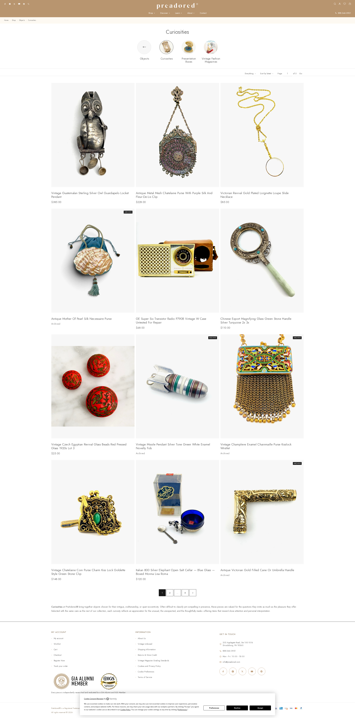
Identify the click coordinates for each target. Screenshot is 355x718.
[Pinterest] (24, 4)
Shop (151, 13)
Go (300, 73)
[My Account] (339, 4)
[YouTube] (19, 4)
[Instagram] (10, 4)
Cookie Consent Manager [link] (94, 698)
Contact (203, 13)
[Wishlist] (344, 4)
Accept (260, 708)
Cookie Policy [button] (125, 709)
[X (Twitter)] (14, 4)
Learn (177, 13)
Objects (22, 20)
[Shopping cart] (350, 4)
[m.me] (28, 4)
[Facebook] (5, 4)
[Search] (334, 4)
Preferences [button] (182, 709)
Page (280, 74)
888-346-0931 (344, 13)
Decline (237, 708)
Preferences (214, 708)
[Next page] (192, 592)
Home (6, 20)
